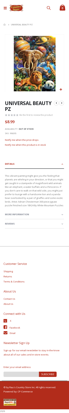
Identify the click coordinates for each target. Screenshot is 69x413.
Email (12, 333)
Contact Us (9, 298)
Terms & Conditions (14, 281)
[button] (61, 90)
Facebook (15, 327)
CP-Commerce (25, 391)
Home (5, 25)
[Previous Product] (56, 103)
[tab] (34, 164)
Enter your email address (17, 367)
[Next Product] (61, 103)
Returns (8, 276)
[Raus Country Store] (16, 8)
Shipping (8, 271)
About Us (8, 303)
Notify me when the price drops (22, 139)
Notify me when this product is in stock (25, 144)
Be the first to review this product (36, 115)
